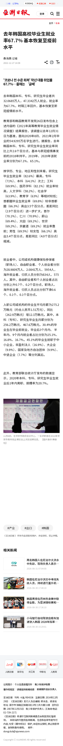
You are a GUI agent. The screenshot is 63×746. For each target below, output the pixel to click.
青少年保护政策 (42, 684)
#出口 (28, 528)
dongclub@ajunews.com (16, 731)
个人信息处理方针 (23, 684)
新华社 (20, 671)
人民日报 (9, 671)
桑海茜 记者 (10, 58)
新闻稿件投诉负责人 (46, 689)
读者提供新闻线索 (25, 689)
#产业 (11, 528)
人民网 (54, 671)
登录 (42, 13)
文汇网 (31, 671)
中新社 (42, 671)
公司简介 (7, 684)
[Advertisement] (31, 489)
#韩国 (45, 528)
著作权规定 (8, 689)
